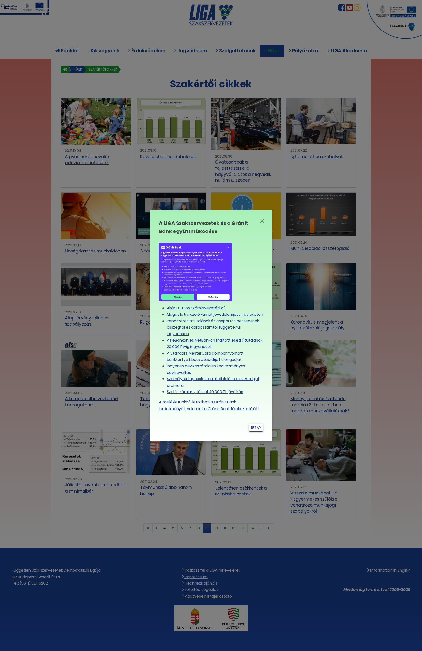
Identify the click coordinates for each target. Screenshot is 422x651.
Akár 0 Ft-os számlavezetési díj (196, 308)
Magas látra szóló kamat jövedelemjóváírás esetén (215, 314)
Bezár (256, 427)
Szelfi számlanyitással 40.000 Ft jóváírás (205, 392)
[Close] (261, 221)
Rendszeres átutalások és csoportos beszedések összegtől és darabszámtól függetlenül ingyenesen (213, 327)
